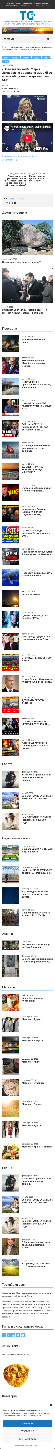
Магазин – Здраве (32, 1104)
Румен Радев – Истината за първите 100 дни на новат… (37, 680)
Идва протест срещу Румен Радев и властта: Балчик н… (37, 553)
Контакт (10, 3)
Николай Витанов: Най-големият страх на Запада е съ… (36, 406)
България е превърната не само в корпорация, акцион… (36, 777)
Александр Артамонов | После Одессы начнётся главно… (35, 745)
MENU (10, 39)
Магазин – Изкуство (33, 1040)
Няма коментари (10, 88)
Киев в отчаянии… (32, 594)
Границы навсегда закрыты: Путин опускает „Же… (36, 533)
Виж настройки (28, 1439)
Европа (26, 58)
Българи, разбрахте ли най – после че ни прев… (36, 489)
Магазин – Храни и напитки (37, 1146)
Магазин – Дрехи (31, 1125)
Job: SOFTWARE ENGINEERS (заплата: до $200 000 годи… (36, 820)
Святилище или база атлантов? (21, 262)
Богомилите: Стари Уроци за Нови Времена (36, 946)
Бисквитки (19, 1445)
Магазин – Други (31, 1019)
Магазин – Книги (31, 1061)
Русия (36, 58)
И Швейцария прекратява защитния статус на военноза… (36, 448)
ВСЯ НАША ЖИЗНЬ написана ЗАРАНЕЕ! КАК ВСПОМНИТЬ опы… (35, 427)
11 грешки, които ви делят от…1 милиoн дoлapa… (36, 1265)
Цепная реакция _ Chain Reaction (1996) (35, 616)
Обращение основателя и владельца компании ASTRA (36, 1245)
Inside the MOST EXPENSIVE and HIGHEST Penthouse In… (37, 871)
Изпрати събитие (27, 6)
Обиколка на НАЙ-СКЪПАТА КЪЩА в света (37, 850)
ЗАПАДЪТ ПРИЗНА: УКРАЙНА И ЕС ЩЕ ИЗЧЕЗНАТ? (32, 469)
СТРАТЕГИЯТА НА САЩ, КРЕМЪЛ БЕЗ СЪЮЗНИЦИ (36, 723)
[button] (50, 1405)
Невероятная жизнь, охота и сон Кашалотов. (37, 574)
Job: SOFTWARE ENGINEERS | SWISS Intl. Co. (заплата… (37, 797)
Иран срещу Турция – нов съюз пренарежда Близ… (36, 638)
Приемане (27, 1423)
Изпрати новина (41, 3)
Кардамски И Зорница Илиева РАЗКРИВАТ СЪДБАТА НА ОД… (34, 512)
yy (10, 85)
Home (4, 47)
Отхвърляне (27, 1431)
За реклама (27, 3)
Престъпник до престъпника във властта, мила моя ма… (36, 385)
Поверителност (31, 1445)
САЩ (46, 58)
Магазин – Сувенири (33, 1083)
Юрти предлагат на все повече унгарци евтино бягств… (35, 894)
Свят (6, 61)
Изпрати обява (12, 6)
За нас (18, 3)
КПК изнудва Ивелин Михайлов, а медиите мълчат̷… (33, 363)
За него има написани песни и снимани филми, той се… (37, 960)
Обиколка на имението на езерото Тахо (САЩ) (36, 914)
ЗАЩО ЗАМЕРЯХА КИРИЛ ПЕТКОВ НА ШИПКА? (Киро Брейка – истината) (24, 311)
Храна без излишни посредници (32, 999)
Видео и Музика (11, 58)
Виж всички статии (16, 199)
